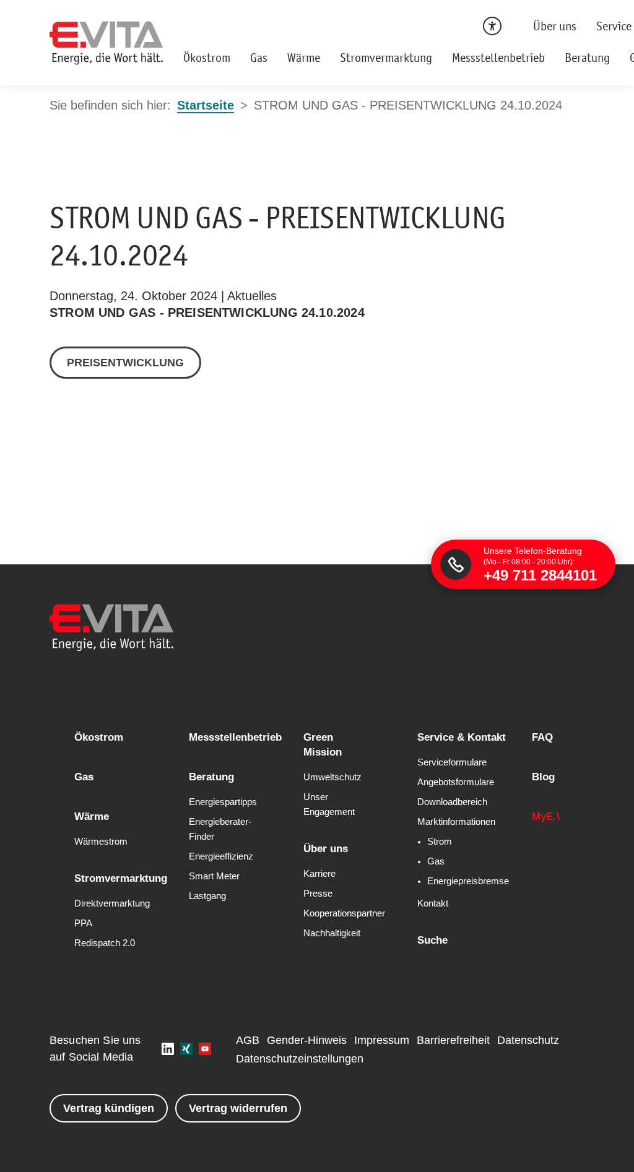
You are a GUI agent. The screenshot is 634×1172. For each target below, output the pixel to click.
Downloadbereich (452, 802)
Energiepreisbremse (468, 881)
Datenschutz (528, 1040)
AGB (247, 1040)
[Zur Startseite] (106, 43)
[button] (168, 1049)
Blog (543, 777)
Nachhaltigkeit (331, 933)
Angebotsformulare (455, 782)
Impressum (381, 1040)
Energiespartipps (223, 802)
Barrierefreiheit (453, 1040)
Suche (432, 940)
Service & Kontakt (461, 737)
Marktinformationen (456, 822)
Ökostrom (206, 57)
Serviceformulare (452, 762)
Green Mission (322, 744)
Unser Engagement (329, 804)
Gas (258, 57)
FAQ (542, 737)
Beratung (587, 57)
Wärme (303, 57)
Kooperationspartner (344, 913)
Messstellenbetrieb (498, 57)
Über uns (554, 26)
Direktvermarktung (112, 903)
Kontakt (432, 903)
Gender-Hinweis (307, 1040)
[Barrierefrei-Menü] (492, 26)
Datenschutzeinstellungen (299, 1059)
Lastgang (207, 896)
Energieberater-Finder (220, 829)
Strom (439, 842)
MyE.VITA (555, 816)
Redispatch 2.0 (104, 943)
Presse (317, 893)
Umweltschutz (332, 777)
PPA (83, 923)
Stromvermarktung (386, 57)
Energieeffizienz (221, 856)
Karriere (319, 874)
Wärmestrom (101, 842)
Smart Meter (214, 876)
